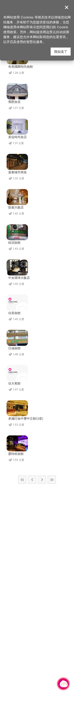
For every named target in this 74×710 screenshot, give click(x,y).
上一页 (32, 480)
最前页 (22, 480)
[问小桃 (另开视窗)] (63, 683)
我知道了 (60, 51)
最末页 (52, 480)
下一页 (42, 480)
